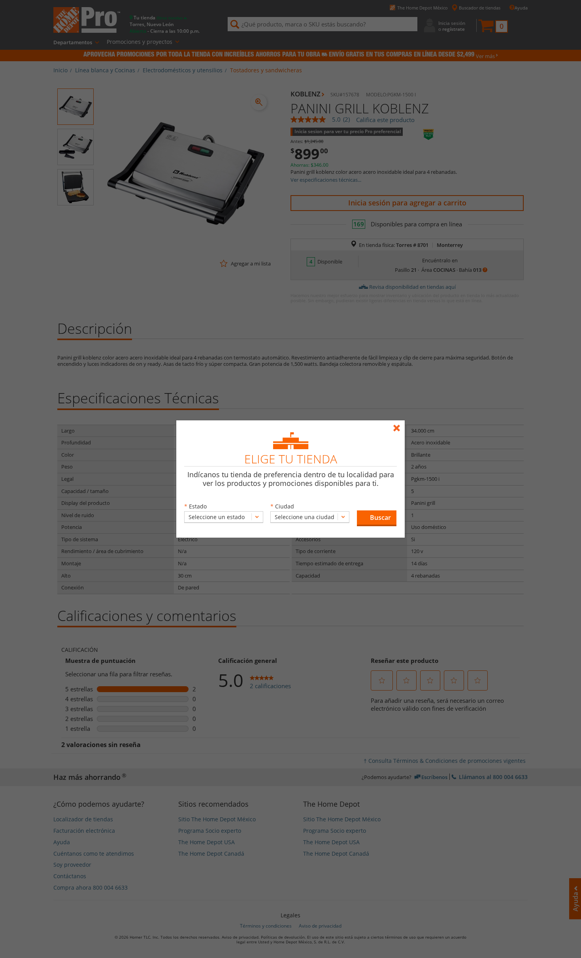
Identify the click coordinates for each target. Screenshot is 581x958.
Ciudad (284, 506)
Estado (198, 506)
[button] (376, 518)
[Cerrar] (398, 424)
